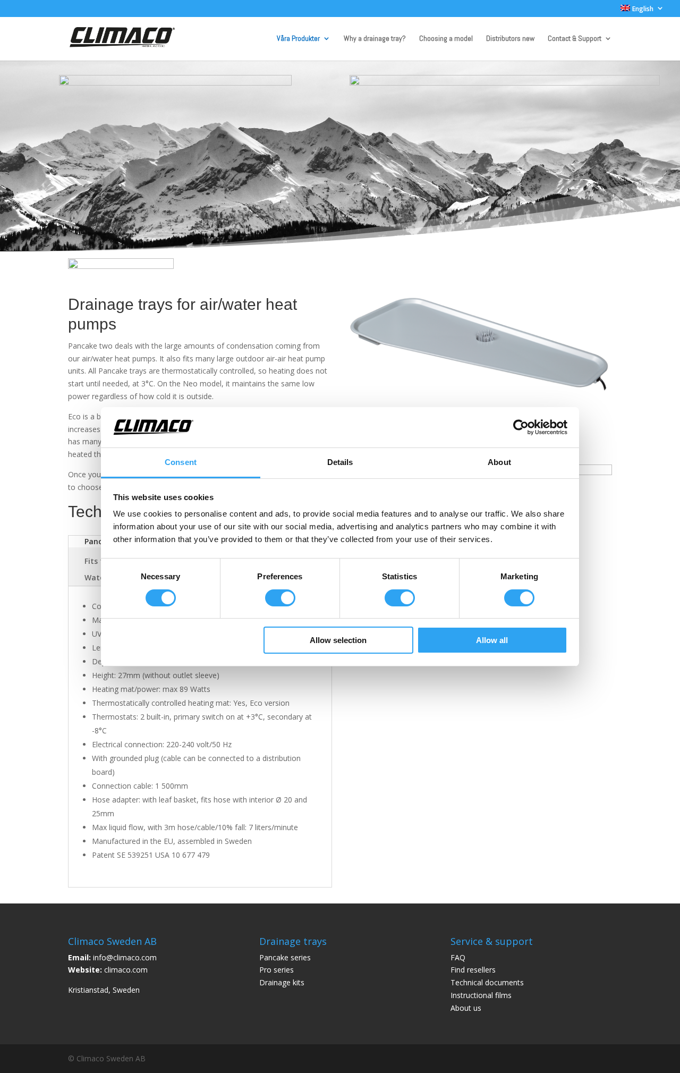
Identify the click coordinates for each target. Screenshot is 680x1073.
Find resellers (473, 970)
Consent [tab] (181, 462)
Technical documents (487, 982)
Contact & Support (574, 39)
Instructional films (481, 995)
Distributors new (510, 39)
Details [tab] (340, 462)
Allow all (492, 640)
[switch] (280, 597)
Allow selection (338, 640)
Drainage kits (281, 982)
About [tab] (499, 462)
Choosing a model (446, 39)
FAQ (457, 957)
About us (465, 1008)
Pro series (276, 970)
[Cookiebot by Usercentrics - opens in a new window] (520, 427)
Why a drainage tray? (375, 39)
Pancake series (285, 957)
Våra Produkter (298, 39)
